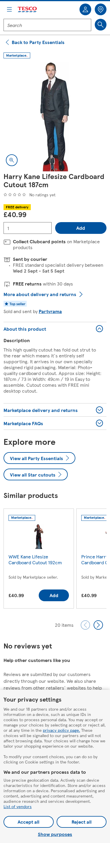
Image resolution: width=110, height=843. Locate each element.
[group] (39, 559)
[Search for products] (100, 25)
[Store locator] (100, 9)
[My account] (85, 9)
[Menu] (9, 9)
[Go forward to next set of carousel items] (98, 625)
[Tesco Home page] (28, 9)
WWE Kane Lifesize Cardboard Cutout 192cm (35, 559)
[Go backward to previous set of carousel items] (85, 625)
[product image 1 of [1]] (55, 117)
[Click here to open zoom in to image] (12, 160)
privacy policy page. (61, 730)
